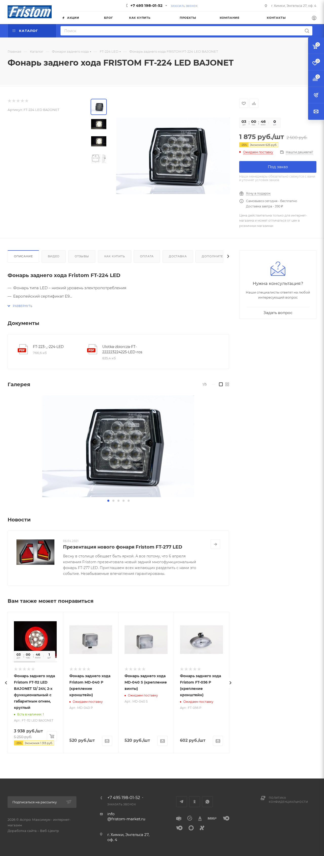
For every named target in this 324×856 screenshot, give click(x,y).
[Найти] (306, 30)
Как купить (114, 256)
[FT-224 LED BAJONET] (173, 156)
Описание (23, 256)
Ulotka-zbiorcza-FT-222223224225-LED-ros (122, 349)
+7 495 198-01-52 (146, 5)
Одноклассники (194, 801)
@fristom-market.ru (126, 818)
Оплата (147, 256)
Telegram (181, 801)
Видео (53, 256)
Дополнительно (217, 256)
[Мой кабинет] (314, 18)
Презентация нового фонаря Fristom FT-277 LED (122, 547)
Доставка (178, 256)
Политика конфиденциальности (288, 800)
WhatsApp (207, 801)
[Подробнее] (215, 544)
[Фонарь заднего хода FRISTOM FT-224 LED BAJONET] (118, 446)
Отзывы (82, 256)
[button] (108, 500)
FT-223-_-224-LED (48, 346)
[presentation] (6, 683)
